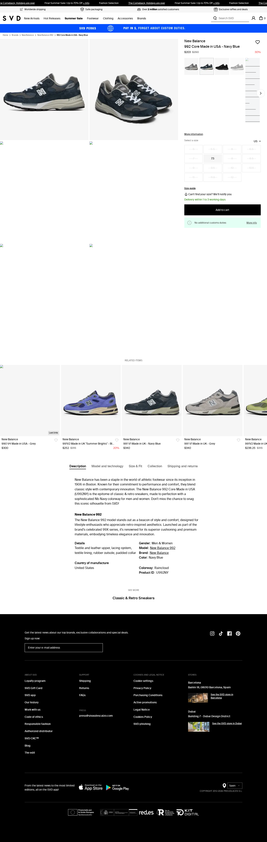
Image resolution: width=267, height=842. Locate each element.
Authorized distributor (39, 731)
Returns (84, 688)
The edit (30, 752)
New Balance (28, 35)
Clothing (108, 18)
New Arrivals (31, 18)
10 (232, 168)
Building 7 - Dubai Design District (209, 716)
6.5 (251, 149)
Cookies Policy (143, 717)
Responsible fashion (38, 724)
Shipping (85, 681)
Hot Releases (52, 18)
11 (193, 177)
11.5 (213, 177)
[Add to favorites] (257, 42)
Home (5, 35)
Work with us (32, 709)
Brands (141, 18)
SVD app (30, 695)
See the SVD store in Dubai (227, 723)
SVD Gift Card (33, 688)
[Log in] (253, 18)
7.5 (212, 158)
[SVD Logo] (12, 18)
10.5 (251, 168)
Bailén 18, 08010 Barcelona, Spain (209, 687)
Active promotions (145, 702)
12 (232, 177)
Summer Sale (74, 18)
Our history (32, 702)
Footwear (93, 18)
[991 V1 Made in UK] (152, 400)
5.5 (213, 149)
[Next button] (261, 93)
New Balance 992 (45, 35)
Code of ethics (34, 717)
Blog (27, 745)
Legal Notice (142, 709)
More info (251, 222)
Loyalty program (35, 681)
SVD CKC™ (32, 738)
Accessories (125, 18)
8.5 (251, 158)
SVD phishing (142, 724)
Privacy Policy (142, 688)
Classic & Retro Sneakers (133, 598)
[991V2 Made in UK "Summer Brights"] (91, 400)
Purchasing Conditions (148, 695)
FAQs (82, 695)
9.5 (213, 168)
